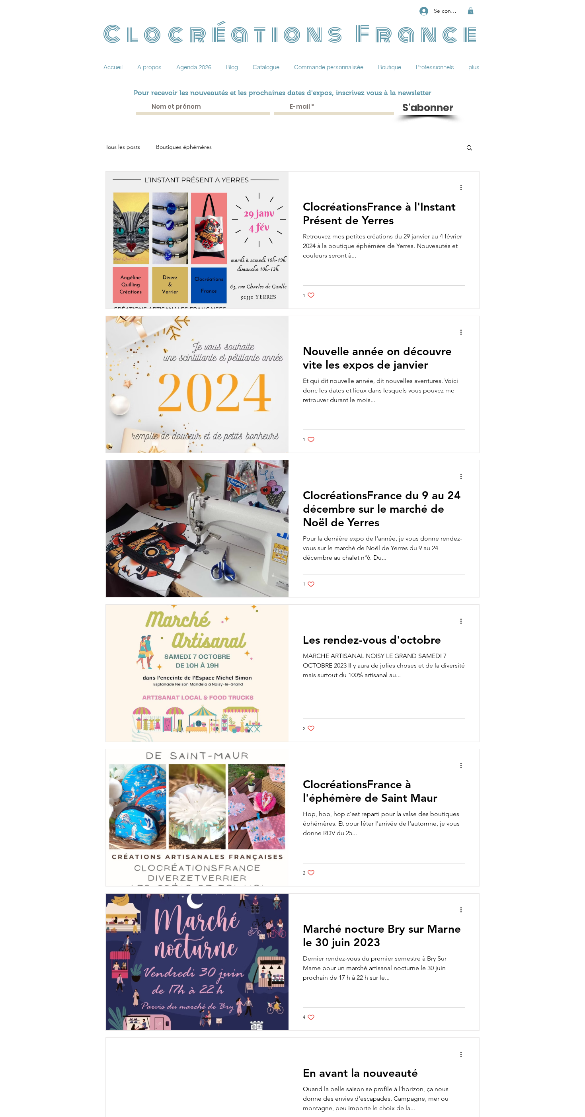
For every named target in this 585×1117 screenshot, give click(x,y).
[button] (471, 10)
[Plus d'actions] (463, 188)
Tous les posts (122, 146)
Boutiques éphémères (184, 146)
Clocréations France (292, 34)
